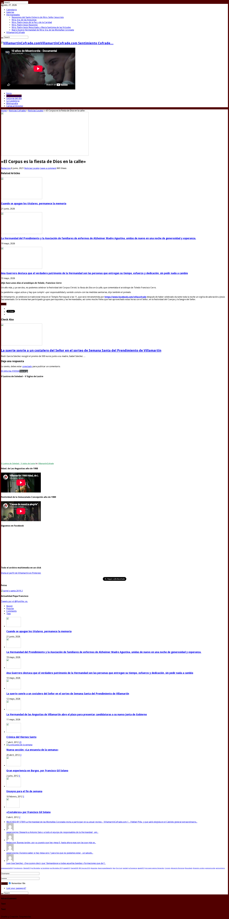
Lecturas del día (14, 98)
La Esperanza (132, 868)
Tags (8, 613)
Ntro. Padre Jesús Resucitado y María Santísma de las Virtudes (41, 27)
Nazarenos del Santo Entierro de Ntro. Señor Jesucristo (38, 17)
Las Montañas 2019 (56, 868)
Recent (9, 606)
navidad (125, 868)
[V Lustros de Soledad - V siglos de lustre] (114, 420)
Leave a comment (48, 168)
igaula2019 (141, 868)
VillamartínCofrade (15, 32)
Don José (119, 868)
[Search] (2, 37)
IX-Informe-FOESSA (10, 371)
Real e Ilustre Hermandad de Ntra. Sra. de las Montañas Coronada (43, 30)
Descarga (23, 371)
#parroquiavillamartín (105, 868)
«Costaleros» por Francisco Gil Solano (28, 812)
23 (20, 742)
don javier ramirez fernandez (154, 868)
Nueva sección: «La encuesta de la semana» (32, 749)
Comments (11, 611)
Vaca (114, 868)
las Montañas (35, 868)
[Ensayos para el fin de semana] (13, 786)
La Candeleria (45, 868)
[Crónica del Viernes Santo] (13, 732)
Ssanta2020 (74, 868)
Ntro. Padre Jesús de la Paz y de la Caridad (32, 22)
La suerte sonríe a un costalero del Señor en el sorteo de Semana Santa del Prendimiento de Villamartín (81, 350)
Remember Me (18, 883)
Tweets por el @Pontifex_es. (14, 601)
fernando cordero (199, 868)
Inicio (9, 93)
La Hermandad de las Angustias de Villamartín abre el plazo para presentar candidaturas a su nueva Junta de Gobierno (76, 714)
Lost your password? (16, 888)
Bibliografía (12, 103)
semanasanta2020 (7, 868)
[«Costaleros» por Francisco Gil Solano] (13, 807)
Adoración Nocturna (177, 868)
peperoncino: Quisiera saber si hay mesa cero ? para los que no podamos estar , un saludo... (49, 853)
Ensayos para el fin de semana (24, 791)
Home (4, 110)
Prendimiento (18, 868)
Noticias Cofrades (17, 110)
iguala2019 (66, 868)
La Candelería (12, 101)
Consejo (167, 868)
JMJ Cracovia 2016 (84, 868)
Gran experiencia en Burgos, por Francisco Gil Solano (37, 770)
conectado (27, 366)
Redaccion (6, 168)
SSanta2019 (27, 868)
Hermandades (13, 15)
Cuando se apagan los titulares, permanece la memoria (33, 203)
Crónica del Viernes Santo (21, 737)
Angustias (94, 868)
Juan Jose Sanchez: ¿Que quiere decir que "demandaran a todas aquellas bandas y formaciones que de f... (56, 863)
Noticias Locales (14, 96)
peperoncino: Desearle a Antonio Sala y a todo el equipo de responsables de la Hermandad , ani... (52, 832)
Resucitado (188, 868)
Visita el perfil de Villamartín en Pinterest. (21, 573)
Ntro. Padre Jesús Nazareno (25, 25)
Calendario (11, 9)
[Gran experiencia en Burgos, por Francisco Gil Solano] (13, 765)
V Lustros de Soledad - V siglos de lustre (18, 463)
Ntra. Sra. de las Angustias (24, 20)
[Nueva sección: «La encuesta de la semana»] (19, 745)
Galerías (10, 12)
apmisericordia (210, 868)
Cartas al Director (14, 106)
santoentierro (220, 868)
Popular (10, 608)
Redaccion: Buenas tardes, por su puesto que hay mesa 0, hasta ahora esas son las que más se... (51, 842)
